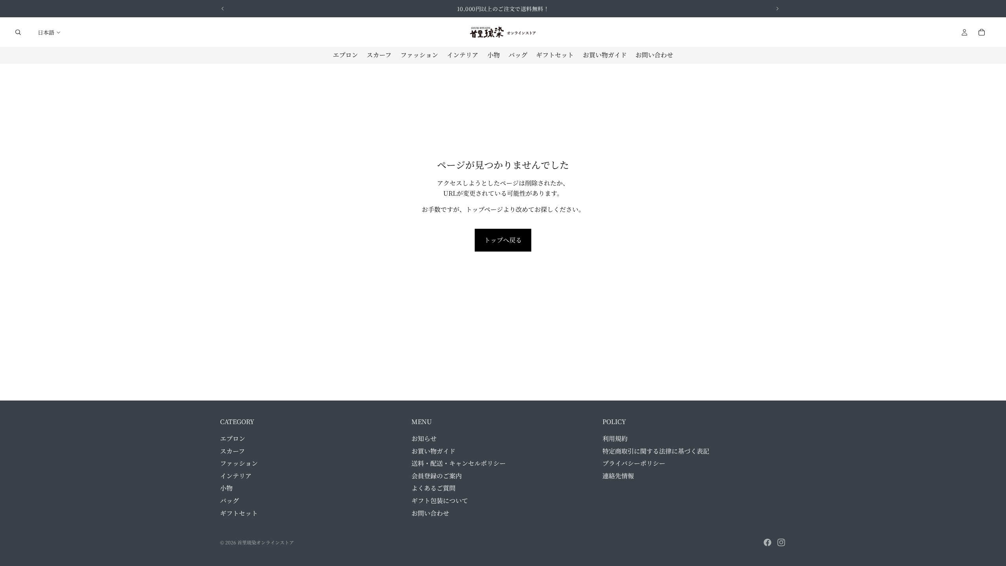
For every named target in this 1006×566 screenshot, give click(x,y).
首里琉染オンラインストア (265, 542)
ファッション (239, 463)
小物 (226, 487)
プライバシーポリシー (633, 463)
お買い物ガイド (433, 450)
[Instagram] (781, 542)
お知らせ (424, 438)
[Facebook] (767, 542)
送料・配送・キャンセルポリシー (458, 463)
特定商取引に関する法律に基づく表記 (655, 450)
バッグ (229, 500)
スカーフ (232, 450)
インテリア (236, 475)
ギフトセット (239, 512)
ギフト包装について (439, 500)
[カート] (981, 32)
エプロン (232, 438)
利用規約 (615, 438)
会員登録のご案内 (436, 475)
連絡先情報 (618, 475)
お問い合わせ (430, 512)
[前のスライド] (222, 8)
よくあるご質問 (433, 487)
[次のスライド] (777, 8)
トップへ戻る (503, 239)
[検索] (18, 32)
